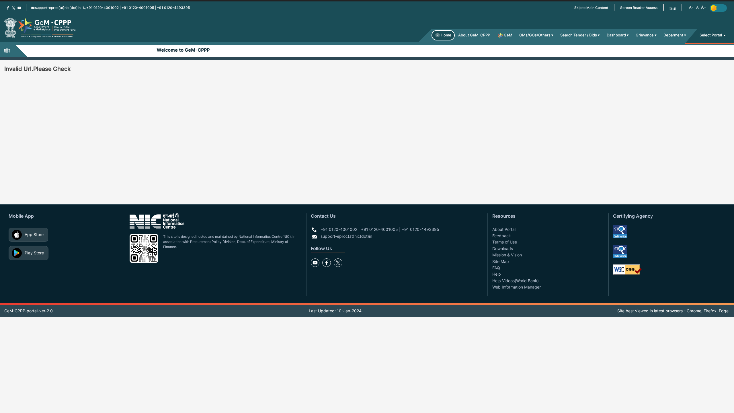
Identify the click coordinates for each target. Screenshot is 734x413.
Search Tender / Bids (578, 35)
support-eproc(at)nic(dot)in (58, 7)
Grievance (645, 35)
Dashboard (616, 35)
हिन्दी (672, 9)
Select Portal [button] (711, 35)
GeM (508, 35)
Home (446, 35)
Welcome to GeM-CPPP (172, 50)
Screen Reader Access (638, 7)
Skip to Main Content (591, 7)
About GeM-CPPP (474, 35)
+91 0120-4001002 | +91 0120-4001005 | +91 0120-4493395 (138, 7)
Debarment (673, 35)
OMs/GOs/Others (534, 35)
